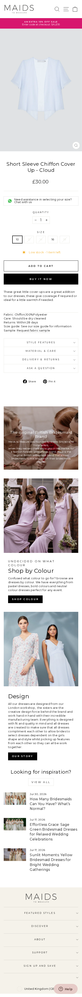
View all (41, 782)
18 (64, 239)
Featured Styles (39, 913)
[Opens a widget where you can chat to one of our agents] (66, 989)
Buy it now (41, 279)
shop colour (25, 599)
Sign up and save (40, 965)
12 (29, 239)
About (39, 939)
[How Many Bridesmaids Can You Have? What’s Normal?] (15, 798)
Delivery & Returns (41, 359)
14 (41, 239)
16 (52, 239)
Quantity (41, 212)
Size (41, 232)
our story (22, 756)
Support (40, 952)
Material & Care (41, 351)
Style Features (41, 342)
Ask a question (41, 368)
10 (17, 239)
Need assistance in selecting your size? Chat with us (43, 201)
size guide (41, 326)
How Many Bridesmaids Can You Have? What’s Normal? (51, 804)
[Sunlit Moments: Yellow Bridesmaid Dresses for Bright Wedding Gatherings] (15, 854)
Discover (40, 926)
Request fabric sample (33, 330)
